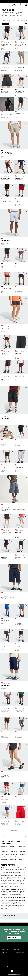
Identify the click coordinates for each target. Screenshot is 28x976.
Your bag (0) (19, 924)
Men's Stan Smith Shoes (14, 846)
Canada (15, 970)
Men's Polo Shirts (21, 859)
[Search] (22, 4)
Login (7, 924)
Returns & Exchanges (18, 945)
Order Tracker (5, 949)
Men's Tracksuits (5, 854)
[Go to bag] (25, 4)
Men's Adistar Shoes (4, 846)
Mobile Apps (4, 952)
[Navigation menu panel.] (2, 4)
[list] (14, 20)
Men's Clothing (22, 846)
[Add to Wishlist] (12, 28)
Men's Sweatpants (21, 857)
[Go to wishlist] (5, 4)
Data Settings (5, 962)
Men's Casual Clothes (22, 854)
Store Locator (17, 949)
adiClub (3, 945)
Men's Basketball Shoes (5, 859)
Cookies (15, 962)
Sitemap (4, 956)
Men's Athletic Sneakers (4, 852)
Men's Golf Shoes (23, 849)
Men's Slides (22, 851)
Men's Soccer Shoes (4, 857)
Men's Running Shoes (13, 852)
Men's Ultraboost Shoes (14, 857)
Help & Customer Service (19, 952)
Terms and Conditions (18, 966)
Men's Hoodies (13, 849)
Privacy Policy (5, 966)
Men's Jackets (13, 859)
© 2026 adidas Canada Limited (14, 974)
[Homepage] (14, 5)
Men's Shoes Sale (14, 854)
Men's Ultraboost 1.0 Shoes (5, 849)
